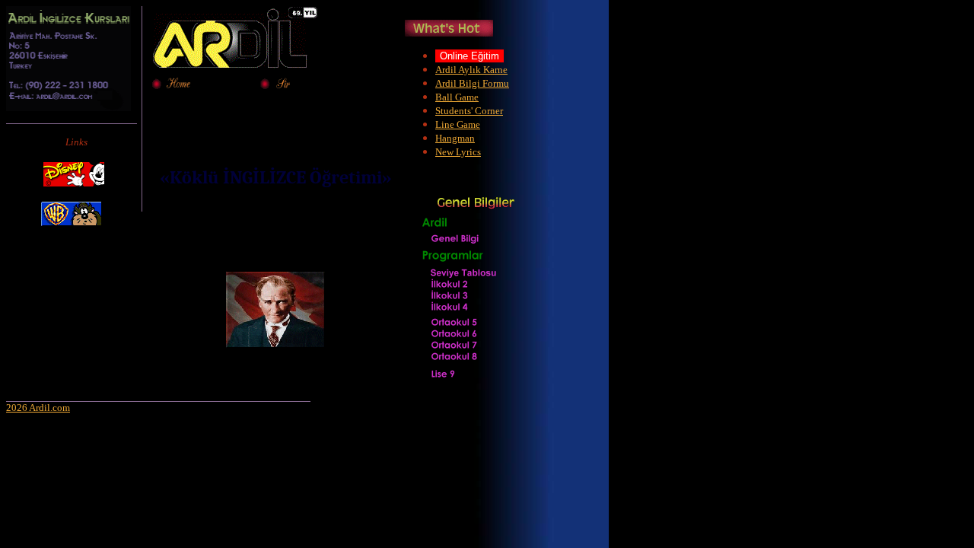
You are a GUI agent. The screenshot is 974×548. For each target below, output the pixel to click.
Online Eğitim (469, 56)
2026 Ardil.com (38, 407)
